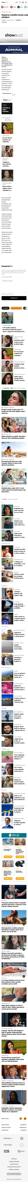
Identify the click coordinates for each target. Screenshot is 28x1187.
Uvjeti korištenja (14, 1164)
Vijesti (14, 7)
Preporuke (23, 1127)
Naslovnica (5, 1124)
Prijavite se (14, 298)
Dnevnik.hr (6, 7)
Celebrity (23, 1124)
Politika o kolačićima (14, 1169)
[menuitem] (23, 2)
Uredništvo (14, 1159)
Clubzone (23, 1130)
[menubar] (23, 2)
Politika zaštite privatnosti (14, 1167)
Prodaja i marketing (14, 1161)
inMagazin (5, 1130)
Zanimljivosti (6, 1127)
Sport (21, 7)
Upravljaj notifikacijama (15, 1174)
